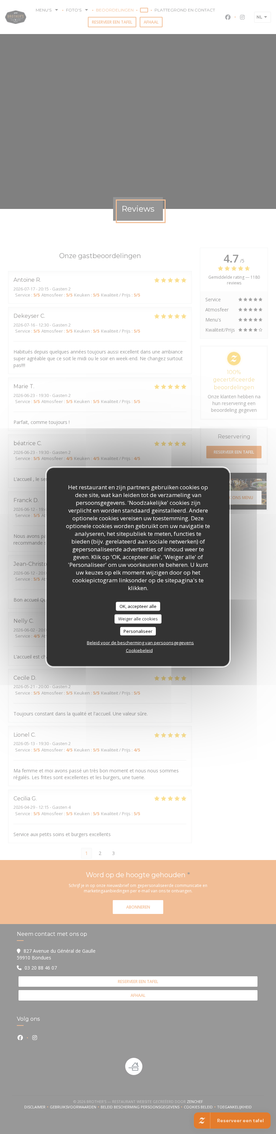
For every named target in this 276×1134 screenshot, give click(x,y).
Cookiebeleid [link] (139, 650)
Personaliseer (138, 631)
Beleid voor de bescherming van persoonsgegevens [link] (140, 643)
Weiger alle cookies (138, 619)
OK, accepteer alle (138, 606)
